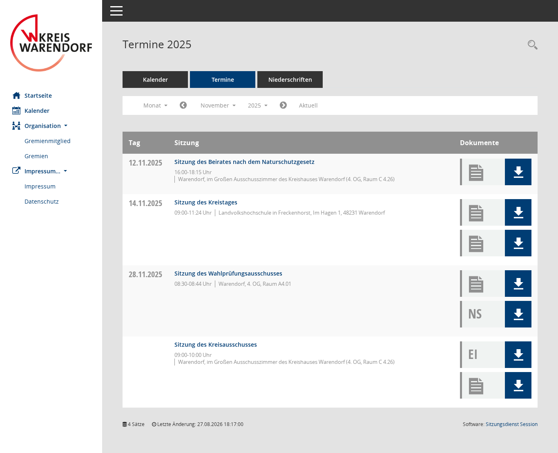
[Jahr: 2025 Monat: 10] (183, 105)
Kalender (37, 110)
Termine (223, 79)
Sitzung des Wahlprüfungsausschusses (228, 273)
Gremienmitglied (48, 141)
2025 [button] (255, 105)
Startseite (38, 95)
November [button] (216, 105)
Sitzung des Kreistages (205, 202)
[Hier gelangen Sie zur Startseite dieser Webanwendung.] (51, 43)
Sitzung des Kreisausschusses (215, 344)
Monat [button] (153, 105)
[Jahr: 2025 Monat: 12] (283, 105)
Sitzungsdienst (512, 424)
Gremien (36, 156)
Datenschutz (42, 201)
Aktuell (308, 105)
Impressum (40, 186)
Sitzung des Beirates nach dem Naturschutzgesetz (244, 162)
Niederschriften (290, 79)
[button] (51, 125)
